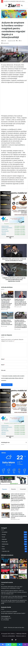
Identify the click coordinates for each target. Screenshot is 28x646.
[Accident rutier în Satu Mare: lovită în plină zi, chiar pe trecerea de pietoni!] (7, 315)
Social (3, 536)
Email (3, 364)
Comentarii (23, 489)
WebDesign (19, 633)
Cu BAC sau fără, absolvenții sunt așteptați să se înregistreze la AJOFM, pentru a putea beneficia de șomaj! (14, 602)
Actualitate (4, 532)
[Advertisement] (14, 99)
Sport (3, 546)
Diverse (4, 534)
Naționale (4, 539)
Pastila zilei (4, 541)
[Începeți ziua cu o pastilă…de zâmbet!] (5, 576)
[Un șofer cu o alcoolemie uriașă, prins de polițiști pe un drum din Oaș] (23, 561)
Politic (3, 548)
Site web (3, 370)
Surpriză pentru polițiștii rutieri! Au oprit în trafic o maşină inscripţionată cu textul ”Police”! (18, 507)
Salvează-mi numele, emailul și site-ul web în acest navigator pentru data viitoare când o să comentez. (12, 378)
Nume (3, 359)
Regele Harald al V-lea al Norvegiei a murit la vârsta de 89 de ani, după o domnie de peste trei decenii (21, 302)
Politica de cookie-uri (21, 636)
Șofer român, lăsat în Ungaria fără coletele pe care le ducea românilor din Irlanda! (18, 515)
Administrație (5, 544)
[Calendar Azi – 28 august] (23, 571)
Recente (13, 489)
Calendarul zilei (5, 551)
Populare (4, 489)
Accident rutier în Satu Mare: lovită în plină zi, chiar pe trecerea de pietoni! (6, 322)
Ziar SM (4, 40)
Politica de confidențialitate (8, 636)
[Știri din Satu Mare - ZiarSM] (14, 5)
